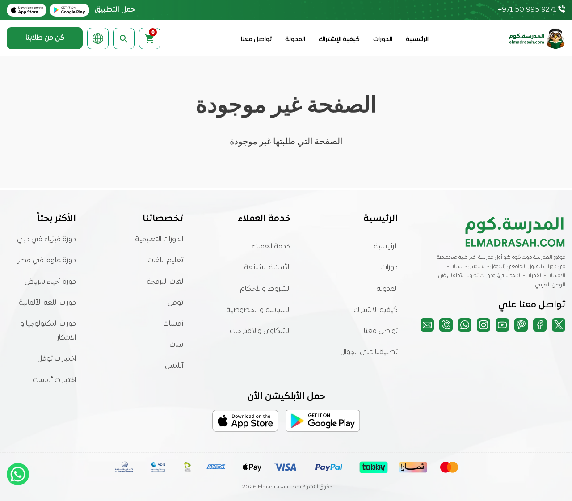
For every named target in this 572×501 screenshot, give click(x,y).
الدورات (382, 39)
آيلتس (174, 366)
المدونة (295, 39)
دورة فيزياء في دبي (46, 239)
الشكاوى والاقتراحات (260, 331)
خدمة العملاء (271, 246)
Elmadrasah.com (279, 487)
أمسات (173, 324)
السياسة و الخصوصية (258, 310)
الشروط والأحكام (265, 289)
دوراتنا (389, 267)
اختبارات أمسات (54, 380)
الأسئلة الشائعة (267, 267)
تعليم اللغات (165, 260)
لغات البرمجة (165, 282)
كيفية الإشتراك (339, 39)
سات (176, 345)
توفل (175, 303)
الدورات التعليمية (159, 239)
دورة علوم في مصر (47, 260)
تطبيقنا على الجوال (369, 352)
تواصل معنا (256, 39)
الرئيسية (417, 39)
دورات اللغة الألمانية (47, 303)
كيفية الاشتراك (375, 310)
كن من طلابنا (44, 38)
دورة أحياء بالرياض (50, 282)
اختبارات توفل (56, 358)
